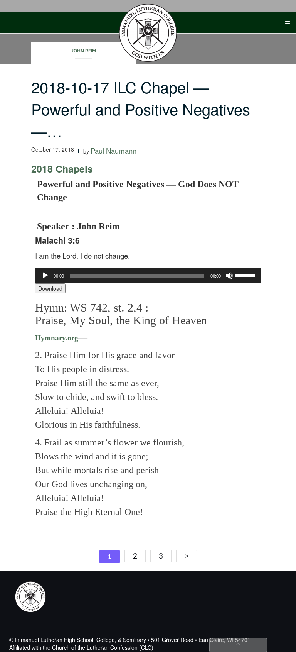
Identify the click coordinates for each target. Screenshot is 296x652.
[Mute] (229, 275)
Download (50, 288)
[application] (148, 275)
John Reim (83, 51)
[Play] (45, 275)
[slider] (246, 275)
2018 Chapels (62, 169)
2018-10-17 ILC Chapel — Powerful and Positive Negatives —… (140, 109)
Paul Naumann (113, 151)
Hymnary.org (56, 338)
